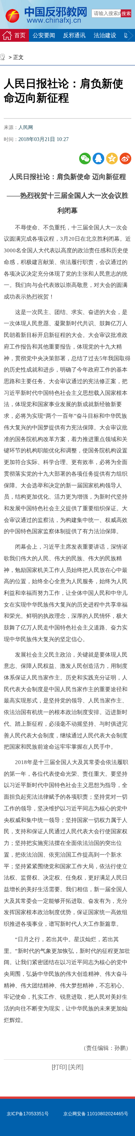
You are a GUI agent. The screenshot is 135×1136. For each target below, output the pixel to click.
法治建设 (105, 35)
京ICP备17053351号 (28, 1113)
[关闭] (75, 1067)
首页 (20, 35)
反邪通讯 (74, 35)
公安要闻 (44, 35)
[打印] (59, 1067)
